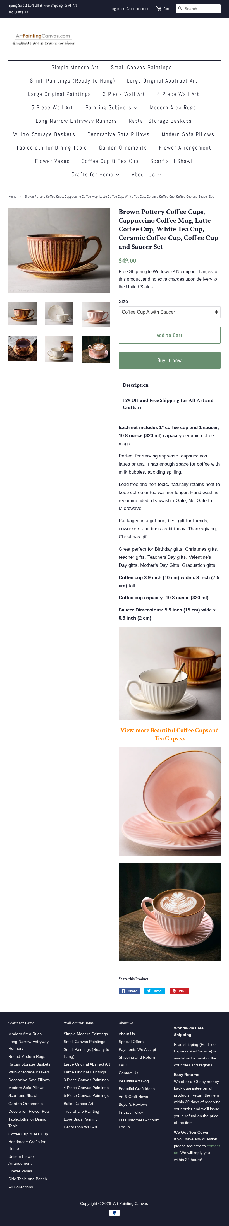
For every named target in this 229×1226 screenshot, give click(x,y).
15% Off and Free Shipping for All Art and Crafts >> (168, 404)
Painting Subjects (109, 107)
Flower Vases (52, 161)
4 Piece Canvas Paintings (86, 1087)
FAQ (123, 1065)
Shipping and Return (137, 1057)
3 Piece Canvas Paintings (86, 1080)
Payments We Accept (137, 1049)
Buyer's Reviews (133, 1104)
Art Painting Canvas (130, 1203)
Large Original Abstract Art (162, 80)
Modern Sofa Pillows (188, 134)
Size (123, 301)
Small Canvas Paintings (141, 67)
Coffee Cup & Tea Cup (110, 161)
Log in (115, 8)
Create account (138, 8)
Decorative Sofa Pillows (118, 134)
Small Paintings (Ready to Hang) (72, 80)
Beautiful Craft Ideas (137, 1089)
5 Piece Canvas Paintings (86, 1095)
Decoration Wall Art (80, 1127)
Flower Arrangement (185, 147)
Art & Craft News (133, 1096)
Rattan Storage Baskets (160, 120)
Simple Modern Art (75, 67)
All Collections (20, 1187)
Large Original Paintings (59, 94)
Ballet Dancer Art (78, 1103)
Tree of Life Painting (81, 1111)
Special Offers (131, 1041)
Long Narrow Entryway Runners (76, 120)
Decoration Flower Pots (29, 1111)
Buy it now (170, 360)
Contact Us (128, 1073)
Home (12, 196)
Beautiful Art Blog (134, 1081)
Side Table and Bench (27, 1179)
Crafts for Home (93, 174)
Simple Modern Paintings (86, 1034)
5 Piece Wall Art (52, 107)
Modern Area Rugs (173, 107)
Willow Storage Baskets (44, 134)
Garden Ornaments (123, 147)
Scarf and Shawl (171, 161)
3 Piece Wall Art (124, 94)
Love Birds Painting (81, 1119)
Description (136, 385)
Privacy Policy (131, 1112)
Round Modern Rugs (26, 1056)
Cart (166, 8)
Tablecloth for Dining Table (51, 147)
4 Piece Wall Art (178, 94)
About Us (144, 174)
